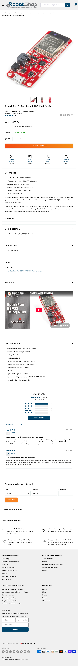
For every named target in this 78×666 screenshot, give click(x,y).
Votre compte (6, 558)
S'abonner (15, 629)
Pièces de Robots (19, 13)
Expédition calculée (18, 126)
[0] (74, 5)
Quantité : (8, 139)
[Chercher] (67, 5)
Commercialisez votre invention (11, 604)
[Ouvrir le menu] (3, 5)
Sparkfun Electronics (13, 111)
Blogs (44, 592)
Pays (6, 489)
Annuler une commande (9, 570)
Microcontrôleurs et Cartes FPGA (36, 13)
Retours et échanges (8, 567)
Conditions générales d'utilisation (52, 564)
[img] (10, 430)
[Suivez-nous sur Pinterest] (14, 651)
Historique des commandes (10, 561)
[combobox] (53, 5)
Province (35, 489)
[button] (9, 115)
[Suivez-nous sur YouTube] (17, 651)
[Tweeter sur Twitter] (68, 115)
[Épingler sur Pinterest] (64, 115)
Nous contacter (6, 579)
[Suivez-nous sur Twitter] (7, 651)
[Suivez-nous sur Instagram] (10, 651)
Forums (44, 589)
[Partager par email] (72, 115)
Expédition (5, 564)
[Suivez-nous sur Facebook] (3, 651)
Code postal (62, 489)
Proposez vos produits (9, 598)
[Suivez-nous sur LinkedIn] (25, 651)
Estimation (11, 500)
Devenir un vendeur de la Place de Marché (15, 592)
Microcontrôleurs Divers (53, 13)
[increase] (26, 139)
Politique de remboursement (13, 509)
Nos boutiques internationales (10, 643)
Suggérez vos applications (10, 601)
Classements (46, 601)
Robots (10, 13)
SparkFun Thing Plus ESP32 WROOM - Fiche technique (24, 271)
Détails (12, 163)
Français (30, 643)
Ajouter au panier (39, 146)
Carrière (44, 561)
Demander (48, 163)
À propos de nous (47, 558)
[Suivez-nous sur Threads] (28, 651)
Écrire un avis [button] (39, 417)
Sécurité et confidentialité (50, 567)
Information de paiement (9, 576)
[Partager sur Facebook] (61, 115)
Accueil (4, 13)
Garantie (4, 573)
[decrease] (15, 139)
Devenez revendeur (8, 595)
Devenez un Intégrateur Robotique (12, 589)
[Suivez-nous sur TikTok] (21, 651)
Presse (44, 570)
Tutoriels (45, 598)
